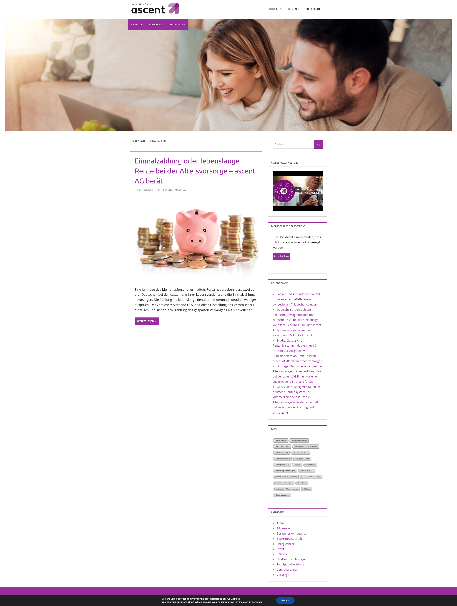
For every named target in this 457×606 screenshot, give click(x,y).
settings (256, 602)
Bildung (307, 489)
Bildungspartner (282, 495)
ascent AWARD (307, 471)
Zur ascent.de (315, 9)
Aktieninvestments (299, 440)
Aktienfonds (281, 440)
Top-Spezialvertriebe (290, 564)
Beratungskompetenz (291, 533)
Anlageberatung (302, 459)
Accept (285, 600)
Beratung (302, 483)
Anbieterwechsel (283, 459)
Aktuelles (275, 9)
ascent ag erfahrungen (285, 471)
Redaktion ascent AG (174, 189)
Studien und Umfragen (292, 559)
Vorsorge (283, 575)
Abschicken (281, 256)
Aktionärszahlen (282, 446)
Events (281, 549)
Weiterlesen (145, 321)
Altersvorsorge (282, 452)
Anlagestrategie (282, 465)
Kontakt (293, 9)
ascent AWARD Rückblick (286, 477)
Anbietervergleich (301, 452)
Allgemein (283, 528)
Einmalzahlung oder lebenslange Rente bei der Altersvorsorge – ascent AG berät (195, 171)
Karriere (282, 554)
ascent (297, 465)
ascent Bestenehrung (311, 477)
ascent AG (310, 465)
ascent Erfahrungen (284, 483)
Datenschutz (156, 24)
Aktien (281, 523)
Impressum (137, 24)
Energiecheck (286, 544)
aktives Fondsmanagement (306, 446)
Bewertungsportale (290, 539)
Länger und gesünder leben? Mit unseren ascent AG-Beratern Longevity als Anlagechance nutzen (296, 299)
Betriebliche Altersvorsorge (287, 489)
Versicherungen (287, 570)
